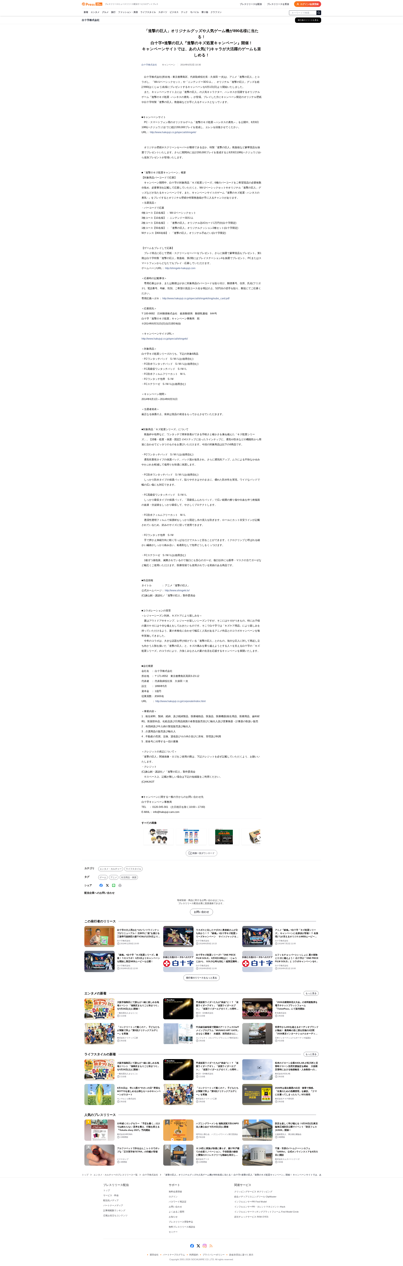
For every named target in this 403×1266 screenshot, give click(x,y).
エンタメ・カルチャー (111, 869)
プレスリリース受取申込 (181, 1222)
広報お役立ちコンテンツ (115, 1215)
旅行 (113, 12)
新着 (86, 12)
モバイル (194, 12)
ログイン (173, 1196)
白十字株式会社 (149, 64)
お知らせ (173, 1216)
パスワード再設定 (177, 1201)
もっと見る (311, 993)
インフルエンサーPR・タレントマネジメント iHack (259, 1206)
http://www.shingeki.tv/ (177, 590)
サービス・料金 (111, 1195)
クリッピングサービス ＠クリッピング (253, 1191)
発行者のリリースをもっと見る (201, 977)
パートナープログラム (174, 1254)
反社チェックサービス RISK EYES (251, 1216)
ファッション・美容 (128, 12)
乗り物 (205, 12)
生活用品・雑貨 (128, 877)
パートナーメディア (113, 1205)
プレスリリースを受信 (278, 4)
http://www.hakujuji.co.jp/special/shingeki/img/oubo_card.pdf (195, 298)
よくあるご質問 (176, 1211)
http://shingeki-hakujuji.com (180, 268)
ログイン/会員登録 (309, 4)
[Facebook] (101, 885)
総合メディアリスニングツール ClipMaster (255, 1196)
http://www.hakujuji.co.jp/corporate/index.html (180, 701)
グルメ (105, 12)
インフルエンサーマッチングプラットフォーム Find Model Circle (266, 1211)
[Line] (113, 885)
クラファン (216, 12)
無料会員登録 (175, 1191)
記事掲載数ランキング (114, 1210)
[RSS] (211, 1246)
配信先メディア (111, 1200)
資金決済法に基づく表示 (241, 1254)
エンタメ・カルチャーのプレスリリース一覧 (116, 1174)
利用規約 (193, 1254)
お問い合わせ (201, 912)
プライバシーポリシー (214, 1254)
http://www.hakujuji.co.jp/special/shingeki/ (173, 132)
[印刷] (120, 885)
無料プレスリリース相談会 (182, 1227)
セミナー (173, 1232)
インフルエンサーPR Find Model (250, 1201)
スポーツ (162, 12)
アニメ (113, 877)
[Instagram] (205, 1246)
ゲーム (103, 877)
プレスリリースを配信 (251, 4)
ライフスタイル (148, 12)
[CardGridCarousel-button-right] (260, 837)
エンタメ (95, 12)
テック (184, 12)
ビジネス (174, 12)
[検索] (318, 12)
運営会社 (154, 1254)
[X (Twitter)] (107, 885)
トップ (85, 1174)
